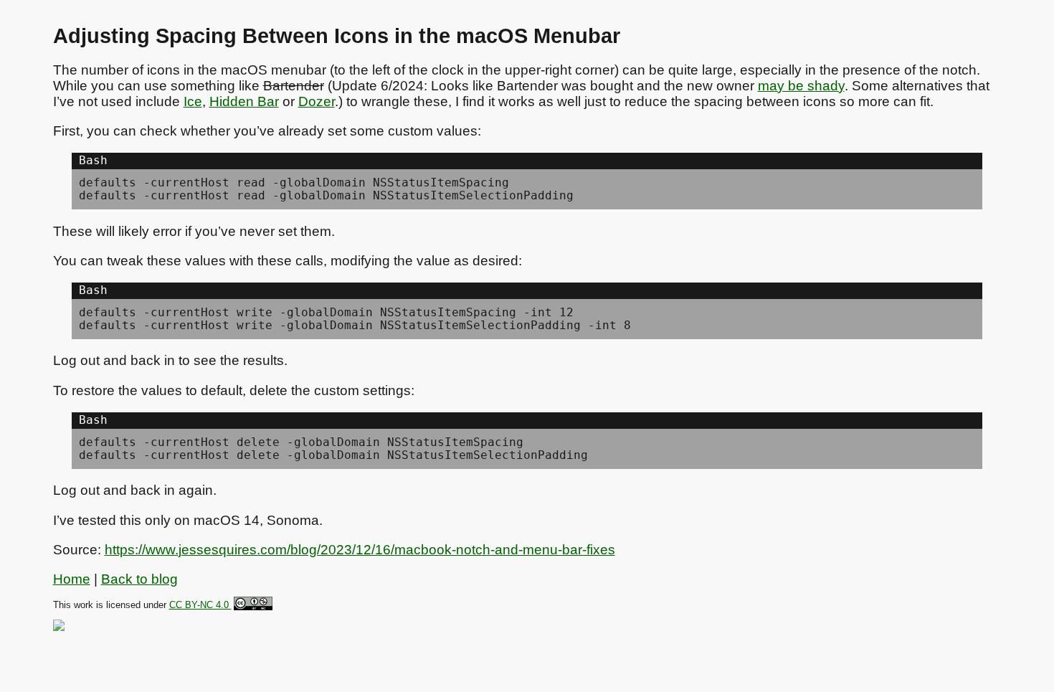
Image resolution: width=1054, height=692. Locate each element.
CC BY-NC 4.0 (200, 605)
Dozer (316, 101)
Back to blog (139, 579)
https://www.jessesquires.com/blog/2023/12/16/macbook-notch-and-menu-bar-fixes (360, 549)
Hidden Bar (244, 101)
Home (71, 579)
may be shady (801, 85)
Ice (193, 101)
